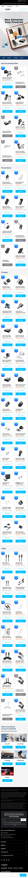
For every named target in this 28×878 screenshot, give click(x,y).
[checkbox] (2, 822)
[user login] (20, 10)
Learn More (7, 747)
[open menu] (2, 10)
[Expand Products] (26, 842)
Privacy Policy (18, 822)
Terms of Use (11, 822)
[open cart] (26, 10)
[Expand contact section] (26, 852)
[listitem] (2, 860)
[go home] (7, 9)
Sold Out (20, 87)
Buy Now (23, 875)
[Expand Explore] (26, 845)
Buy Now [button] (7, 87)
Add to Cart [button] (7, 83)
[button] (7, 747)
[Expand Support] (26, 848)
